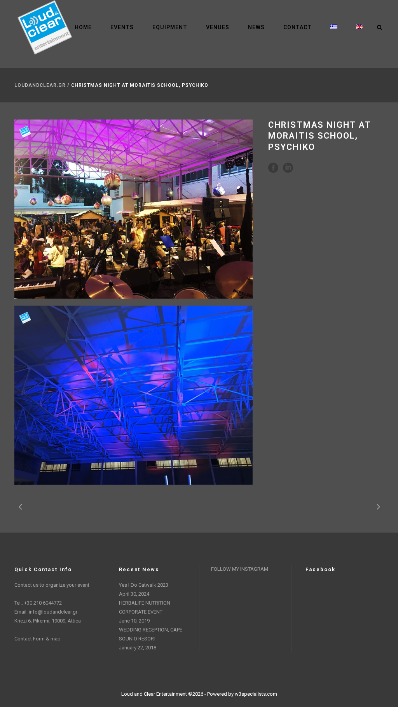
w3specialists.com (256, 694)
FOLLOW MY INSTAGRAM (239, 569)
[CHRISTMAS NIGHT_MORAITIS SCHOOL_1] (133, 209)
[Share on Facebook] (273, 167)
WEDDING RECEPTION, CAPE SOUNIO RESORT (150, 634)
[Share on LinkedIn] (288, 167)
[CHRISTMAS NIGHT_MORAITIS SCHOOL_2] (133, 395)
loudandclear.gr (40, 85)
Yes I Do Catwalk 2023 (143, 585)
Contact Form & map (37, 639)
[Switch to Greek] (334, 27)
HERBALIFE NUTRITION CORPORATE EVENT (144, 607)
